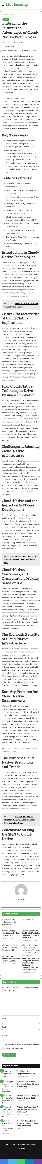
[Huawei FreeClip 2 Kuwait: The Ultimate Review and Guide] (11, 949)
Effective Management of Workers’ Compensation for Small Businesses (28, 1123)
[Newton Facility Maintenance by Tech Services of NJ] (11, 923)
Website (5, 1036)
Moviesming (21, 1148)
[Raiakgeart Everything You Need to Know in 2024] (8, 1099)
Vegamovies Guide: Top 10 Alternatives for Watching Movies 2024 (27, 1109)
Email (4, 1027)
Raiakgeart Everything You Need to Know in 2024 (28, 1096)
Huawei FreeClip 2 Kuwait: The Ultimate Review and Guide (11, 958)
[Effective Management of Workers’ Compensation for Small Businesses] (8, 1127)
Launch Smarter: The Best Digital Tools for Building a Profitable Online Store (31, 934)
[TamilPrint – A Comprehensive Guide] (8, 1074)
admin (21, 899)
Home (6, 15)
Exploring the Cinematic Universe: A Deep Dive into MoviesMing (27, 1084)
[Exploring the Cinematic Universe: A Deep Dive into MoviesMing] (8, 1086)
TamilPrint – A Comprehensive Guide (25, 1072)
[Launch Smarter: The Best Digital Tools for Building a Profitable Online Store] (31, 923)
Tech (12, 15)
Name (4, 1018)
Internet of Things (13, 793)
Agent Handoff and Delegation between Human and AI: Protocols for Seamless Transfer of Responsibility (30, 964)
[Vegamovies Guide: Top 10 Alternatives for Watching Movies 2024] (8, 1112)
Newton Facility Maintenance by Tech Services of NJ (11, 933)
